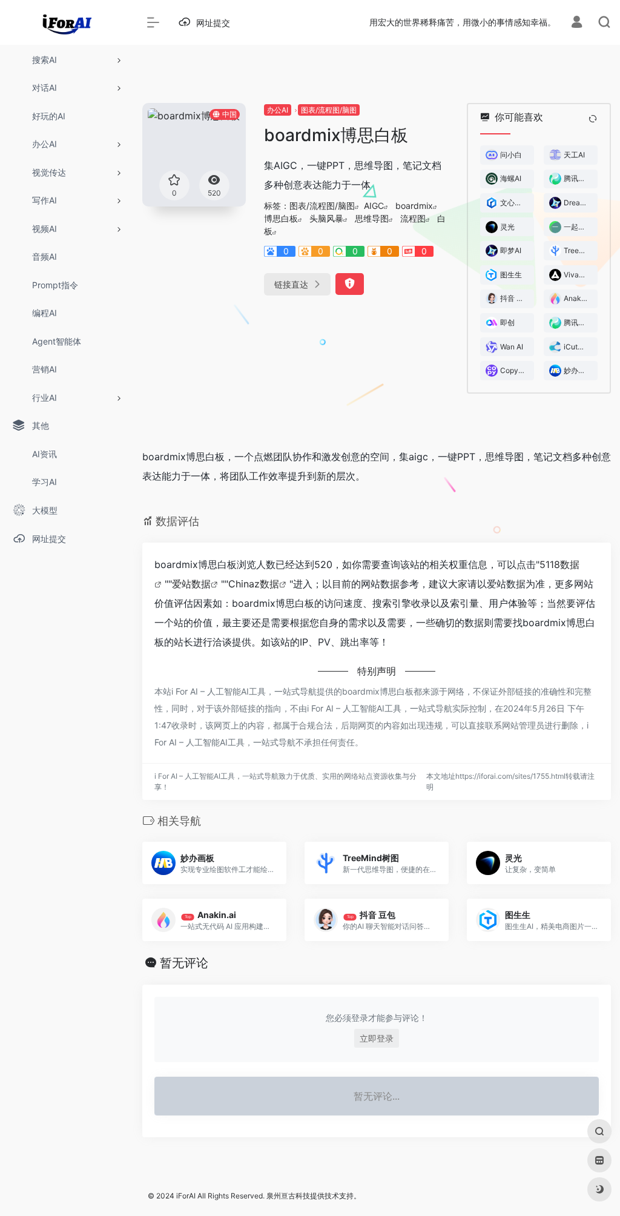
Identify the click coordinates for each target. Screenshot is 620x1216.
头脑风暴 (326, 218)
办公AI (277, 109)
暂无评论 (184, 963)
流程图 (413, 218)
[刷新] (593, 119)
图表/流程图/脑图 (329, 109)
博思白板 (281, 218)
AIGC (374, 205)
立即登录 (377, 1038)
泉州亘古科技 (288, 1195)
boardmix (414, 205)
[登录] (576, 23)
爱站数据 (191, 584)
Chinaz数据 (253, 584)
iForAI (186, 1195)
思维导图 (372, 218)
